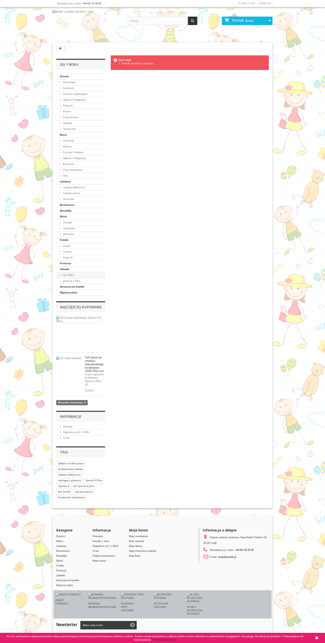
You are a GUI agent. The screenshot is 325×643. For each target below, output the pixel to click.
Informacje (70, 416)
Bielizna (67, 146)
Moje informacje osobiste (142, 551)
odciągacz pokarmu (69, 480)
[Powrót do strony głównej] (60, 48)
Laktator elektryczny (73, 187)
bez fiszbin (64, 491)
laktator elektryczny (69, 474)
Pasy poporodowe (72, 169)
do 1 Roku (68, 275)
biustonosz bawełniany (71, 497)
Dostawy (67, 426)
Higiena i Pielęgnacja (74, 99)
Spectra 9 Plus (93, 480)
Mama (85, 37)
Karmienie (68, 88)
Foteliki (187, 37)
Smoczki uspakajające (75, 94)
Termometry (69, 129)
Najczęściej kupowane (81, 307)
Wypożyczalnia (241, 37)
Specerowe (68, 228)
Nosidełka (65, 210)
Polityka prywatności (104, 555)
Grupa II (67, 251)
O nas (66, 437)
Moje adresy (135, 546)
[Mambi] (87, 11)
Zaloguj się (265, 3)
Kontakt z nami (247, 3)
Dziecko (63, 37)
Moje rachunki (136, 541)
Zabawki (211, 37)
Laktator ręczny (71, 193)
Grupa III (67, 257)
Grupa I (66, 245)
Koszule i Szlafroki (73, 152)
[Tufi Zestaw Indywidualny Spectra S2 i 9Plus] (79, 319)
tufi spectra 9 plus (83, 486)
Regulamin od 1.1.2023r (75, 432)
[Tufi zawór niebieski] (68, 358)
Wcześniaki (69, 82)
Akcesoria (68, 199)
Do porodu (68, 140)
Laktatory (109, 37)
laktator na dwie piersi (71, 463)
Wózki (165, 37)
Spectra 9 (63, 486)
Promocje (65, 263)
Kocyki (66, 111)
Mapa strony (99, 560)
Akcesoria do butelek (72, 286)
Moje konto (138, 530)
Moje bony (134, 555)
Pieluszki (67, 105)
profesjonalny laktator (71, 469)
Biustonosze (139, 37)
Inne (65, 175)
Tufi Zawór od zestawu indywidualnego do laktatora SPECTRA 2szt (94, 364)
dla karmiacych (84, 491)
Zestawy (67, 222)
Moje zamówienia (138, 536)
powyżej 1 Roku (71, 280)
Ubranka (67, 123)
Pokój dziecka (70, 117)
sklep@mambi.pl (227, 557)
